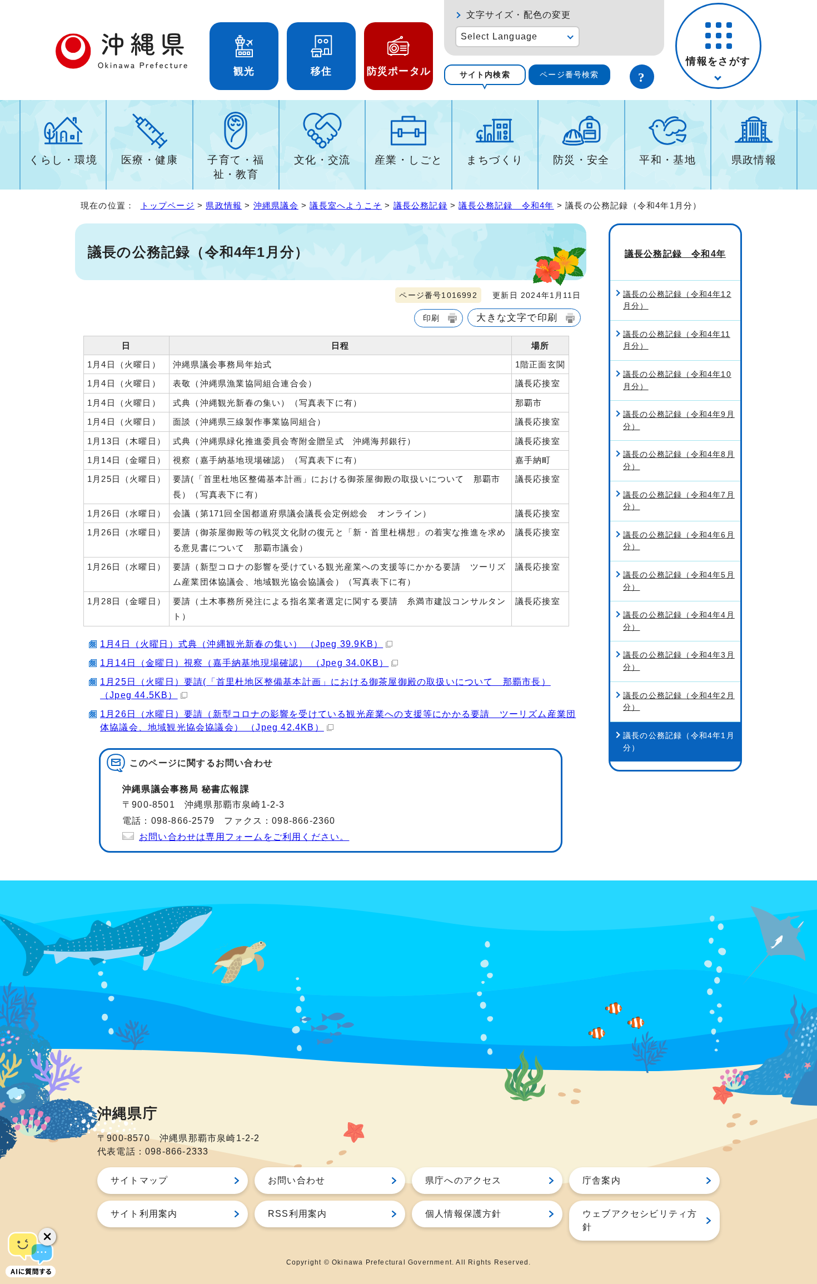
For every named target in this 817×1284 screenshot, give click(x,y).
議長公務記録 (420, 205)
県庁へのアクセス (463, 1180)
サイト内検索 (485, 74)
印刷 (431, 317)
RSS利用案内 (297, 1213)
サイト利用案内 (144, 1213)
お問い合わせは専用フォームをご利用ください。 (244, 837)
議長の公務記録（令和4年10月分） (677, 380)
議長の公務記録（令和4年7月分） (679, 500)
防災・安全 (581, 160)
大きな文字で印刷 (516, 317)
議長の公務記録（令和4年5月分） (679, 580)
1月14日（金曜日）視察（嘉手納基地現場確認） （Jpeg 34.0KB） (244, 663)
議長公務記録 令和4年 (506, 205)
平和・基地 (667, 160)
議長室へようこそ (346, 205)
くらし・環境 (63, 160)
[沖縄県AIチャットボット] (31, 1253)
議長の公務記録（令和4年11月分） (676, 340)
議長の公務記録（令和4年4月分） (679, 620)
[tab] (485, 74)
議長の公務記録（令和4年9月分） (679, 420)
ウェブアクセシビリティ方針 (639, 1220)
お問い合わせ (296, 1180)
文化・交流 (322, 160)
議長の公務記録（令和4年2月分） (679, 701)
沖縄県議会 (275, 205)
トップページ (168, 205)
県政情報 (754, 160)
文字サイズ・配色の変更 (518, 14)
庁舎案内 (601, 1180)
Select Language (499, 36)
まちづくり (494, 160)
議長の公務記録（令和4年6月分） (679, 540)
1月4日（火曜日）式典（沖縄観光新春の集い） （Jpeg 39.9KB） (241, 644)
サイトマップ (139, 1180)
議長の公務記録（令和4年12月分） (677, 300)
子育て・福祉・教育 (235, 167)
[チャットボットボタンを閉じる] (47, 1237)
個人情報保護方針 (463, 1213)
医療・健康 (149, 160)
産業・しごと (409, 160)
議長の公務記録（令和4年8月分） (679, 460)
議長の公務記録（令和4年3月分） (679, 660)
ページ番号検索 (569, 74)
